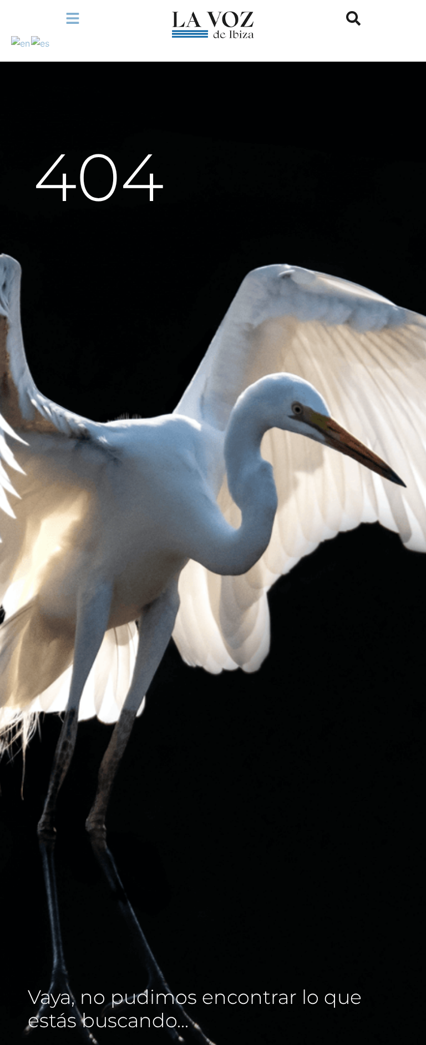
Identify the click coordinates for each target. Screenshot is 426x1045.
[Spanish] (40, 42)
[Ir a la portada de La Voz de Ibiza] (213, 24)
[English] (21, 42)
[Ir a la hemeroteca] (353, 18)
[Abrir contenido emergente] (72, 18)
